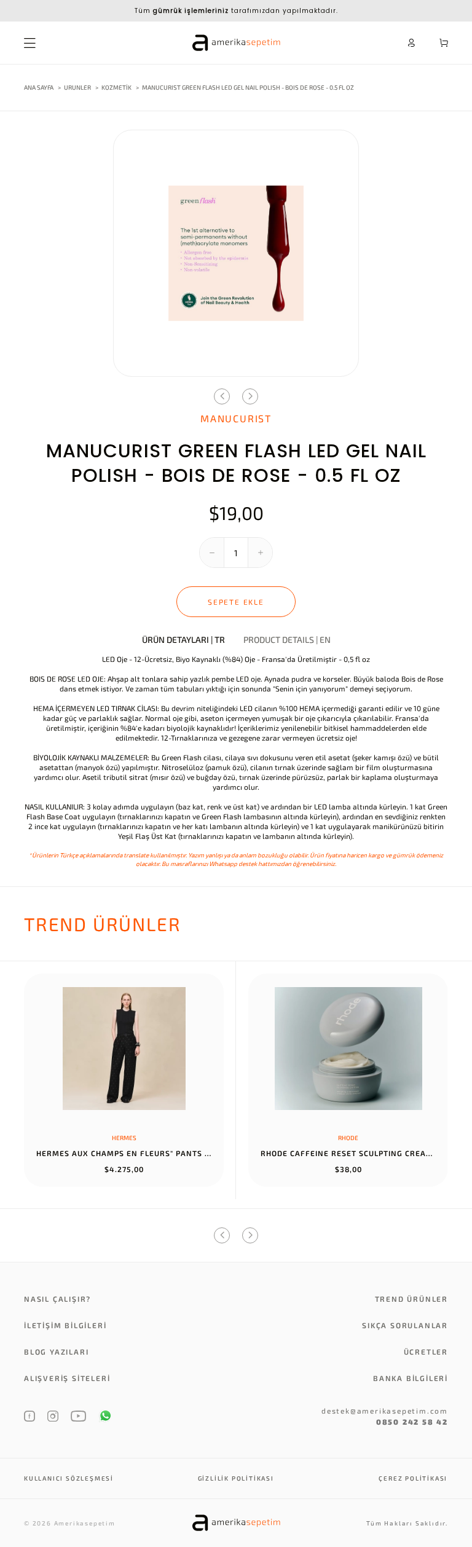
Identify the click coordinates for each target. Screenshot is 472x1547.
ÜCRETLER (426, 1351)
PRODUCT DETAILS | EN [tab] (287, 640)
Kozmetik (117, 87)
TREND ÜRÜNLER (411, 1298)
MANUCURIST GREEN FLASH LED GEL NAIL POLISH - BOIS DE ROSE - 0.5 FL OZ (248, 87)
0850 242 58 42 (412, 1421)
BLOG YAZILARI (56, 1351)
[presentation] (222, 396)
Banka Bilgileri (410, 1378)
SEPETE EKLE (236, 601)
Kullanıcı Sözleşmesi (69, 1478)
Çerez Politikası (413, 1478)
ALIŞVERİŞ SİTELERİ (67, 1378)
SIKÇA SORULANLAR (405, 1325)
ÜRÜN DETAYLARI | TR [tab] (183, 640)
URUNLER (77, 87)
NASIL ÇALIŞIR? (57, 1298)
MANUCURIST (236, 418)
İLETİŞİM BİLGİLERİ (65, 1325)
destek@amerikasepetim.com (384, 1410)
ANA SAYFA (38, 87)
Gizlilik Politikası (236, 1478)
